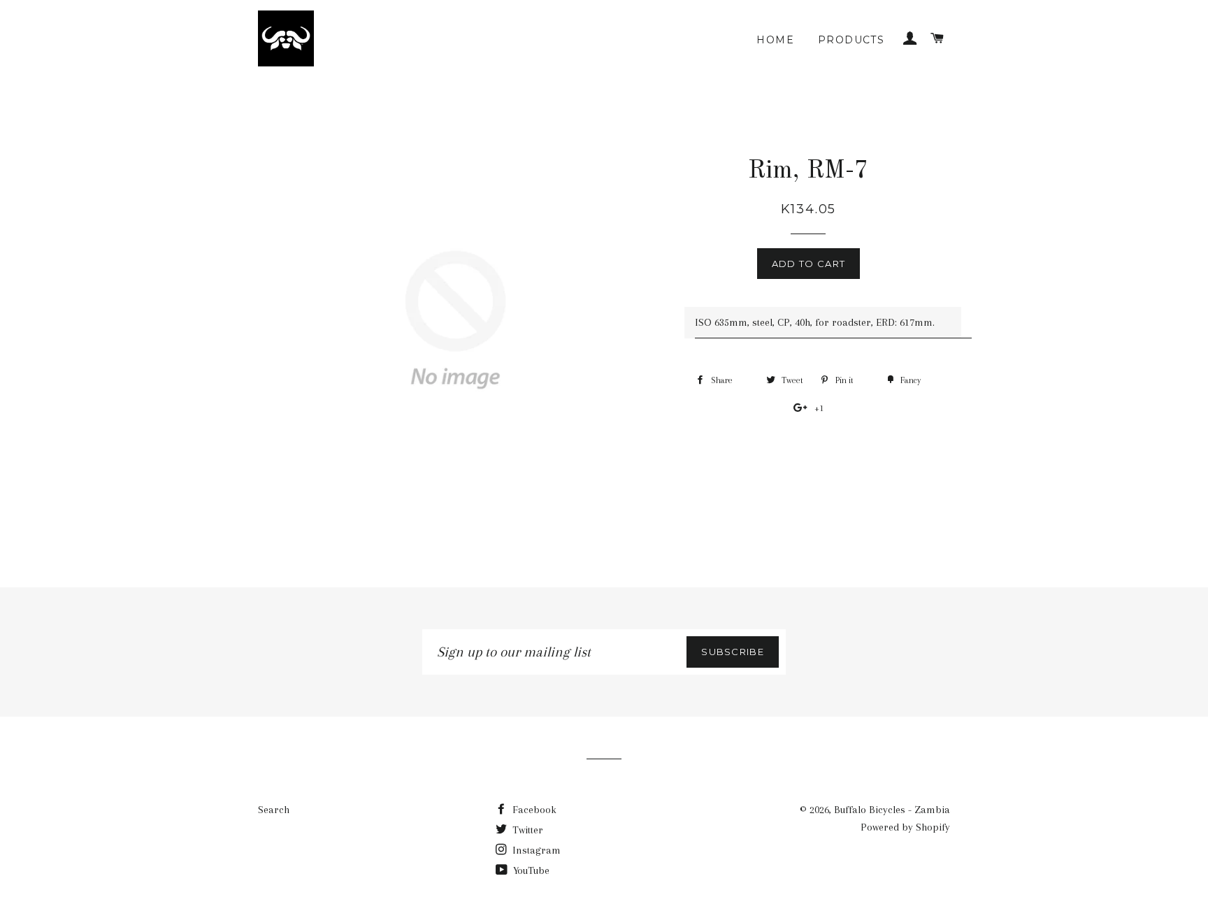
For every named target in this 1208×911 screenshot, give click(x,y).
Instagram (535, 850)
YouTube (529, 870)
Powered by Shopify (905, 827)
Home (775, 40)
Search (273, 809)
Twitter (526, 830)
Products (851, 40)
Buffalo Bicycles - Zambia (892, 809)
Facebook (533, 809)
